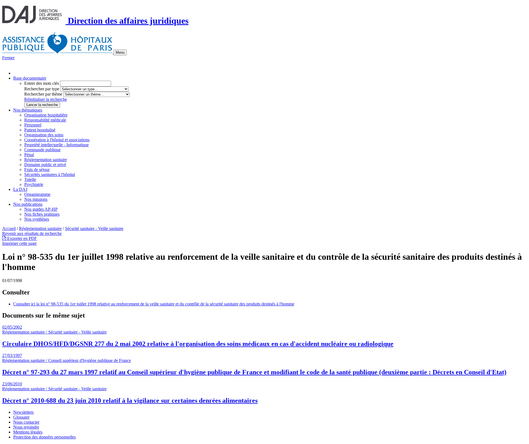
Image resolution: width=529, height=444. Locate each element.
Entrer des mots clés (41, 83)
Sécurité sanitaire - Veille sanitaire (94, 228)
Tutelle (30, 179)
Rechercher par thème (43, 94)
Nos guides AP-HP (41, 209)
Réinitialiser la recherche (45, 99)
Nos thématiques (27, 110)
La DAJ (20, 189)
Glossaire (21, 417)
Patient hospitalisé (39, 130)
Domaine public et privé (45, 164)
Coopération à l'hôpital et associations (57, 139)
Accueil (9, 228)
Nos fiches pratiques (42, 214)
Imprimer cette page (19, 243)
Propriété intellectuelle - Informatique (56, 144)
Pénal (29, 154)
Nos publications (27, 204)
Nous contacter (26, 422)
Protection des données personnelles (44, 437)
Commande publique (42, 149)
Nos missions (35, 199)
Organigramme (37, 194)
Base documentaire (29, 78)
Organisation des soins (43, 134)
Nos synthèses (36, 219)
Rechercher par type (41, 88)
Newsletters (23, 412)
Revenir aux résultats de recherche (32, 233)
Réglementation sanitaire (45, 159)
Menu (120, 52)
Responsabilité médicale (45, 120)
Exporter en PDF (21, 238)
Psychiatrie (33, 184)
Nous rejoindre (26, 427)
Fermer (8, 57)
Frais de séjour (37, 169)
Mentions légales (27, 432)
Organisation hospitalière (46, 115)
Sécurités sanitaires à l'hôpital (49, 174)
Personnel (32, 125)
